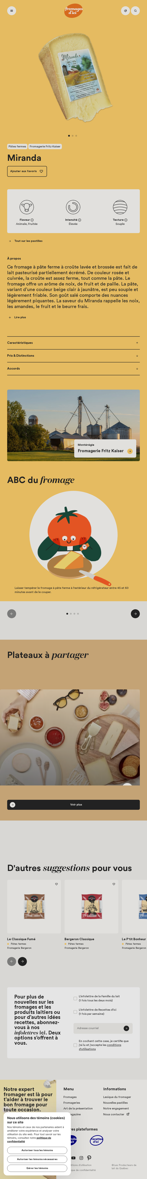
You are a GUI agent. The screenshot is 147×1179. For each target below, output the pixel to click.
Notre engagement (116, 1108)
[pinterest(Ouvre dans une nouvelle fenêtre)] (89, 1158)
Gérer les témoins (37, 1168)
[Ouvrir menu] (11, 10)
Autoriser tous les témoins (37, 1150)
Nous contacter (114, 1114)
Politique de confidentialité (80, 1170)
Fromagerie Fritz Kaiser (45, 146)
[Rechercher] (135, 10)
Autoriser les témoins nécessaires (37, 1159)
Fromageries (71, 1102)
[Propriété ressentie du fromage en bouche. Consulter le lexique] (125, 220)
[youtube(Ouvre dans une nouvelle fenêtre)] (73, 1158)
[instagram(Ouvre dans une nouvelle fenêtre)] (81, 1158)
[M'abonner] (126, 1028)
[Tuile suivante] (135, 613)
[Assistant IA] (125, 10)
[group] (73, 546)
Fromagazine (72, 1114)
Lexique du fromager (117, 1097)
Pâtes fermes (17, 146)
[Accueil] (73, 11)
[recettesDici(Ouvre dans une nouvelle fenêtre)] (96, 1141)
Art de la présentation (78, 1108)
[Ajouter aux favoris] (56, 884)
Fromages (70, 1097)
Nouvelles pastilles (115, 1102)
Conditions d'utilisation (78, 1165)
